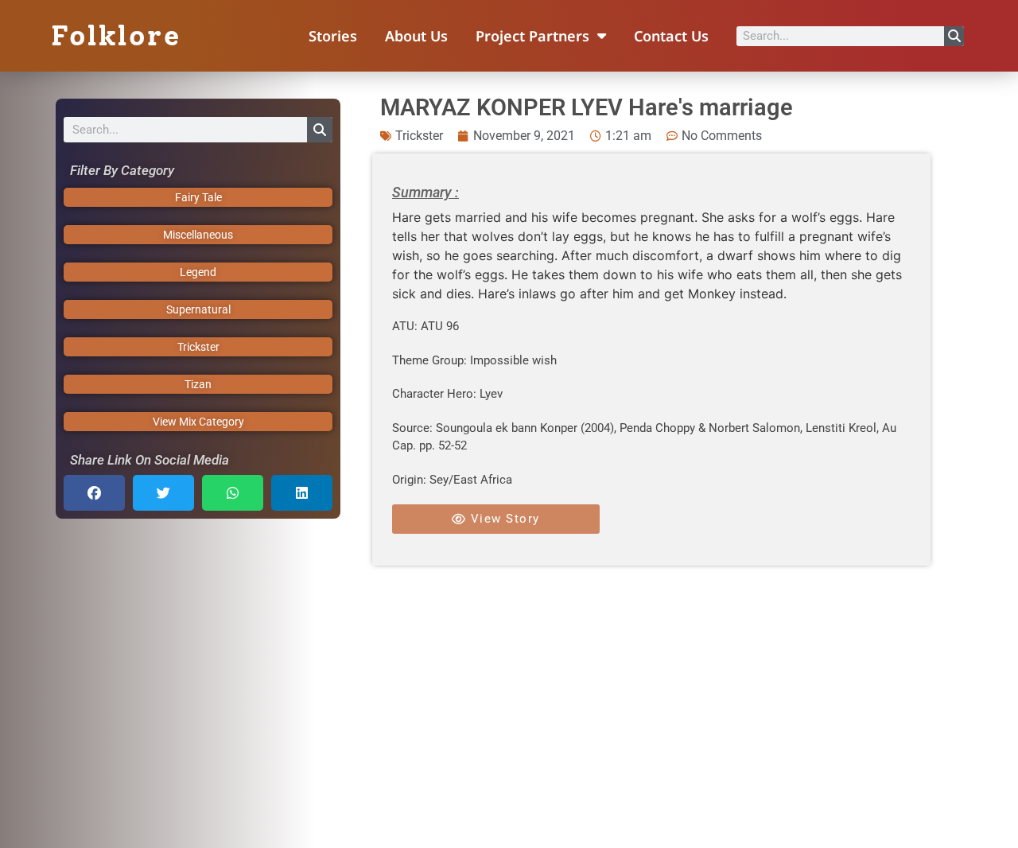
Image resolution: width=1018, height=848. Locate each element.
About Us (416, 35)
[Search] (954, 36)
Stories (333, 35)
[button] (94, 493)
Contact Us (671, 35)
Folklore (116, 36)
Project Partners (532, 35)
